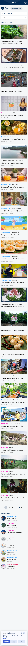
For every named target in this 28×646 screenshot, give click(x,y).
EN (21, 633)
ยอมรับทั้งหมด (6, 641)
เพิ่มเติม (4, 638)
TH (23, 633)
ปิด (21, 641)
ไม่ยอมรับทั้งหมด (13, 642)
